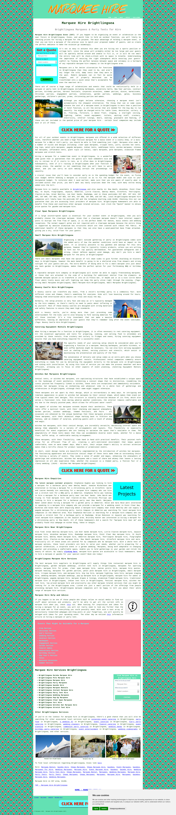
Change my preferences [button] (117, 808)
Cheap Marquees (78, 767)
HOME (109, 17)
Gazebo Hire (63, 767)
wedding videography (128, 729)
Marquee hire (41, 189)
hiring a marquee (64, 40)
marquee (70, 178)
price (59, 183)
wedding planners (71, 724)
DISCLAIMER (136, 17)
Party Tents (41, 774)
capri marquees (100, 150)
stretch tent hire (87, 566)
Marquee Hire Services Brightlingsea (60, 670)
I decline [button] (104, 808)
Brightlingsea (79, 189)
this (69, 605)
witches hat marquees (60, 407)
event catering (101, 722)
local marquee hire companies (49, 518)
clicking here (70, 552)
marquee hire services (54, 590)
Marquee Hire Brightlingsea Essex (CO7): (55, 35)
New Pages (43, 797)
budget (49, 180)
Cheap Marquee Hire (96, 767)
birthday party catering (47, 729)
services (78, 719)
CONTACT (127, 17)
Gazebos (110, 767)
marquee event (130, 40)
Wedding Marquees (63, 770)
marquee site (117, 362)
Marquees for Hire (44, 770)
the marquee (109, 178)
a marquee (93, 346)
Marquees (124, 142)
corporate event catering (103, 719)
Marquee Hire (80, 770)
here (100, 763)
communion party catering (75, 727)
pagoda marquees (74, 147)
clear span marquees (88, 145)
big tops (39, 147)
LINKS (115, 17)
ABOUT (121, 17)
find (42, 532)
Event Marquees (124, 767)
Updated (50, 797)
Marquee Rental (48, 767)
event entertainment (88, 729)
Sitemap (36, 797)
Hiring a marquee (43, 156)
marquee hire (135, 197)
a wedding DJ (66, 722)
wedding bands (115, 727)
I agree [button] (96, 808)
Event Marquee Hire (98, 770)
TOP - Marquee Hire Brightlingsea (51, 785)
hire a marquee (56, 42)
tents (60, 433)
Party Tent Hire (57, 772)
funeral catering (107, 724)
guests (79, 159)
